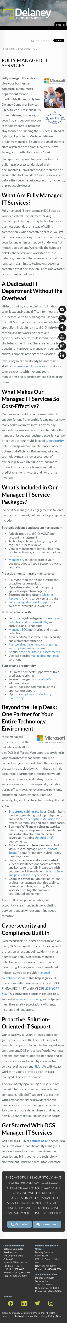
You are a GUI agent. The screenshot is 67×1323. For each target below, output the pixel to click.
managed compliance (45, 655)
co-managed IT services (29, 366)
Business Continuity (27, 999)
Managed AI (17, 560)
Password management (24, 644)
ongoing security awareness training (33, 646)
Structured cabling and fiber (27, 811)
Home (6, 6)
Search (59, 1316)
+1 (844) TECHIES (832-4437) (13, 1267)
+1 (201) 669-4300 (20, 1272)
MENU (59, 25)
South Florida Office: (46, 1274)
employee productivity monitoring (30, 696)
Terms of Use (31, 1316)
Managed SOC (18, 629)
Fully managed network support (30, 602)
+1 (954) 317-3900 (52, 1291)
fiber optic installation (40, 819)
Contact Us (49, 1224)
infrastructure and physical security (36, 873)
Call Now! (21, 1224)
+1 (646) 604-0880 (52, 1269)
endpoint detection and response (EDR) (36, 620)
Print (49, 41)
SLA (37, 1066)
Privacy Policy (47, 1316)
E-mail (37, 41)
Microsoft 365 (41, 679)
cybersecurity (55, 440)
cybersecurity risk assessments (39, 652)
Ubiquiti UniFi (44, 837)
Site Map (18, 1316)
